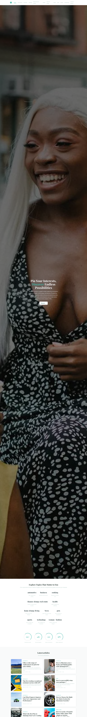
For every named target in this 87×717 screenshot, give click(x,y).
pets (58, 2)
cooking (30, 2)
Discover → (43, 303)
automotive (20, 2)
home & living (48, 2)
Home (15, 2)
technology (67, 2)
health (44, 2)
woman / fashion (72, 2)
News (55, 2)
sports (61, 2)
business (25, 2)
